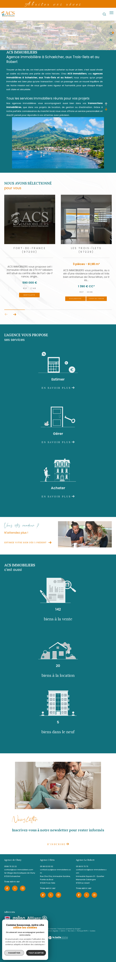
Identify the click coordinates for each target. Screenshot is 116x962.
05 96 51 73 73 (82, 866)
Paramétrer (14, 953)
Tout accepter (36, 953)
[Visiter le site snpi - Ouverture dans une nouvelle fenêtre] (7, 918)
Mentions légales (52, 931)
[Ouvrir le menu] (111, 13)
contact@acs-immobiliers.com (18, 869)
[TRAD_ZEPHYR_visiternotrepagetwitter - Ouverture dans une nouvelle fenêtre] (15, 888)
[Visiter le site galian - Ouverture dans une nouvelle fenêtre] (19, 918)
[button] (15, 314)
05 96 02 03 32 (46, 866)
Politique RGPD (82, 931)
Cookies (92, 931)
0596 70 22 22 (10, 866)
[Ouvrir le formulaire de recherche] (104, 14)
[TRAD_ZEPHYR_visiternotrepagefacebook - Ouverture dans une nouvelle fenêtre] (7, 888)
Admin (63, 931)
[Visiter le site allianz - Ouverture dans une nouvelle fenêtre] (37, 918)
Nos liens (71, 931)
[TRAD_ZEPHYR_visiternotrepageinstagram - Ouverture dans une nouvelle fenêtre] (22, 888)
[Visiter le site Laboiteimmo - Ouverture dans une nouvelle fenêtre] (58, 936)
